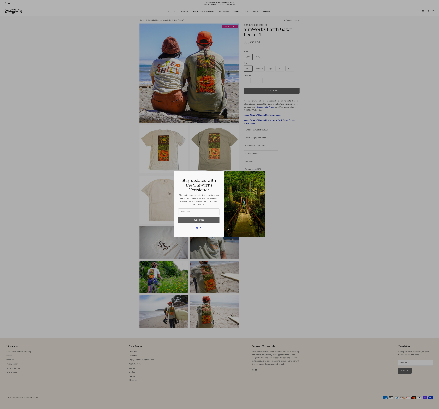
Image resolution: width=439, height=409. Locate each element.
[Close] (262, 174)
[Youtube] (200, 228)
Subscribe (199, 220)
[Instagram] (197, 228)
